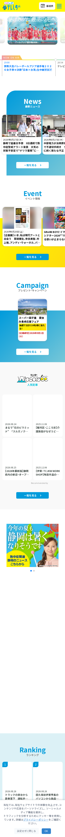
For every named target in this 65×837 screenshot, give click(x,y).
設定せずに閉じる (26, 831)
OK (46, 831)
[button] (31, 571)
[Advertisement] (32, 621)
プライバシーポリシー (36, 819)
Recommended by (39, 483)
